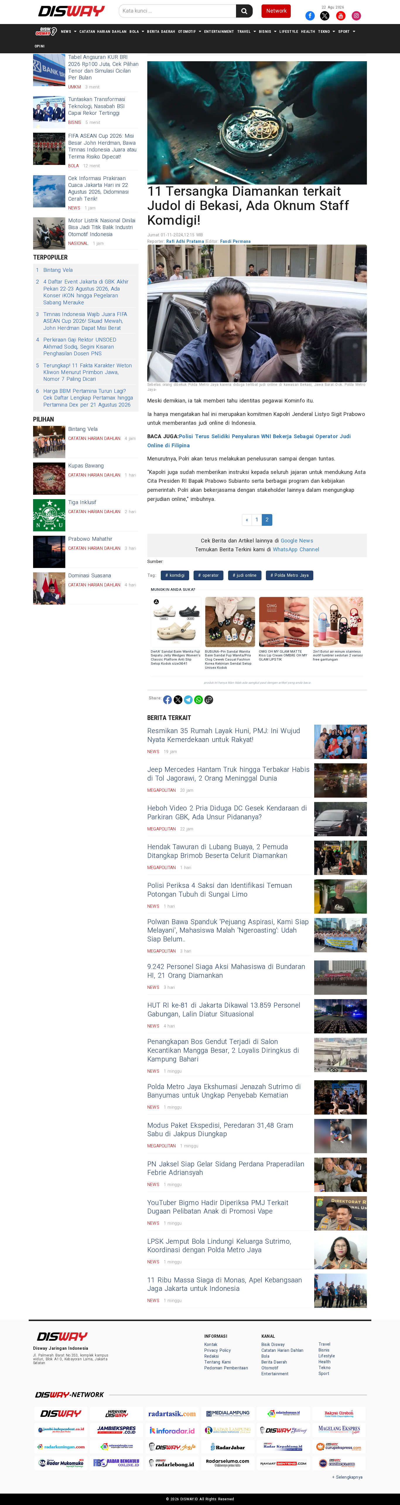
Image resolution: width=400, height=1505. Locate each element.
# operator (208, 575)
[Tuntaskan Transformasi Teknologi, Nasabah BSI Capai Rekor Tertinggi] (49, 112)
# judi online (245, 575)
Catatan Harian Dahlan (103, 31)
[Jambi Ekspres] (116, 1430)
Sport (344, 31)
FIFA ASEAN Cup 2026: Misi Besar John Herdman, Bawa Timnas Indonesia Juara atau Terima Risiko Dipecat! (102, 146)
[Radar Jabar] (228, 1446)
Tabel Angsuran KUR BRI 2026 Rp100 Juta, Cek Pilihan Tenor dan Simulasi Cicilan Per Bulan (103, 67)
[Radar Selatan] (339, 1463)
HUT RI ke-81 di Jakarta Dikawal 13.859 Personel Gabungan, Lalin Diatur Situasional (223, 1010)
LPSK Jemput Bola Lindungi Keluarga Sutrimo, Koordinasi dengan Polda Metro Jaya (219, 1246)
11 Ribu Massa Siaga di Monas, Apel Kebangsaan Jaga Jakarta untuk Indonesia (224, 1284)
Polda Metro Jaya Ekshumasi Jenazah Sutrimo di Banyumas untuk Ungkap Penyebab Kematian (224, 1091)
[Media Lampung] (228, 1413)
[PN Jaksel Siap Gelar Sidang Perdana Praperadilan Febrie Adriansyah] (340, 1175)
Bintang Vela (54, 270)
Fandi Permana (235, 241)
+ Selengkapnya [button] (347, 1477)
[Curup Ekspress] (339, 1446)
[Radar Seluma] (228, 1463)
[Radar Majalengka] (116, 1446)
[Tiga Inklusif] (49, 515)
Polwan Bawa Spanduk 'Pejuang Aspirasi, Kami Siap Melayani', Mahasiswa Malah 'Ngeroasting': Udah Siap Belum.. (228, 931)
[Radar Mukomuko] (61, 1463)
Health (308, 31)
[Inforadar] (172, 1430)
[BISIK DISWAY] (46, 31)
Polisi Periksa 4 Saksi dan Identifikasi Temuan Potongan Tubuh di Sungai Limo (219, 890)
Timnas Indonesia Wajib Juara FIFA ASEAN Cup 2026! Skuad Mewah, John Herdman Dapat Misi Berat (81, 321)
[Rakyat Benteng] (283, 1463)
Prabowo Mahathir (90, 539)
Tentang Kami (217, 1362)
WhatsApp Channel (296, 550)
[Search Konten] (244, 11)
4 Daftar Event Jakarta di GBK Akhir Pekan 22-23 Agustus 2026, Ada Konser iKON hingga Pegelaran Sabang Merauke (82, 292)
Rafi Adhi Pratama (186, 241)
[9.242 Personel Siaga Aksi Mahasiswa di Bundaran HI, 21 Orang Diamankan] (340, 977)
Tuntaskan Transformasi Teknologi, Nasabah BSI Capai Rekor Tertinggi (96, 106)
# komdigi (174, 575)
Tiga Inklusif (82, 502)
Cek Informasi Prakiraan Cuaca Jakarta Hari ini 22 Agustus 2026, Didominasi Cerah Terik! (98, 189)
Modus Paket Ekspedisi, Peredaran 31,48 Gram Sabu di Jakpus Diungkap (220, 1130)
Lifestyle (288, 31)
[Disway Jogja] (172, 1446)
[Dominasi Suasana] (49, 588)
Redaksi (211, 1356)
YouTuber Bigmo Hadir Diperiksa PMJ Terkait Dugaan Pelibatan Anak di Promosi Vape (217, 1207)
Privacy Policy (217, 1350)
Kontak (210, 1345)
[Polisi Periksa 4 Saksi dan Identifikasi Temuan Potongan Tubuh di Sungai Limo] (340, 896)
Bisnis (265, 31)
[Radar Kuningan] (61, 1446)
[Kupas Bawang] (49, 479)
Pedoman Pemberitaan (226, 1368)
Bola (134, 31)
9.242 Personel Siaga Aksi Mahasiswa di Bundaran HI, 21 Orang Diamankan (226, 971)
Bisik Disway (273, 1345)
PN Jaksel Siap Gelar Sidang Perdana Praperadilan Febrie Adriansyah (225, 1168)
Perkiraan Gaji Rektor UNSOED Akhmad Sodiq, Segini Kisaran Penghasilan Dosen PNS (76, 347)
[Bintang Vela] (49, 442)
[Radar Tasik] (172, 1413)
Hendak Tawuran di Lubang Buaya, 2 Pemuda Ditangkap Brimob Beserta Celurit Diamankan (217, 851)
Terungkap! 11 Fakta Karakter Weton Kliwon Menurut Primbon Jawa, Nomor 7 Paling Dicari (84, 372)
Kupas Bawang (86, 466)
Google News (297, 541)
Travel (244, 31)
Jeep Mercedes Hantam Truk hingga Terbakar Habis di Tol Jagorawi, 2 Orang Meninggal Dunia (228, 774)
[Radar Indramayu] (283, 1413)
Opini (40, 46)
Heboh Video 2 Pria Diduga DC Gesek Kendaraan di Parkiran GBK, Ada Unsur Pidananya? (227, 812)
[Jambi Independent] (61, 1430)
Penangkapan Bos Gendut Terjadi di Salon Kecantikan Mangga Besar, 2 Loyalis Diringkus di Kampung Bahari (223, 1050)
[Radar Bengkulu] (116, 1463)
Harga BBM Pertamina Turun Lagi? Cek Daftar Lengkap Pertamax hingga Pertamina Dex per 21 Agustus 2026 (84, 398)
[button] (257, 122)
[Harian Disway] (116, 1413)
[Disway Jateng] (283, 1430)
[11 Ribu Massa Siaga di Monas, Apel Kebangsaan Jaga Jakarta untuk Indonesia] (340, 1291)
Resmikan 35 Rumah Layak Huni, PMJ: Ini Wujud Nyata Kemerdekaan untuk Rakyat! (223, 735)
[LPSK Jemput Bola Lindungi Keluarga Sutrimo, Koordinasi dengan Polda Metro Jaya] (340, 1252)
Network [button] (276, 11)
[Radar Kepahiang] (283, 1446)
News (66, 31)
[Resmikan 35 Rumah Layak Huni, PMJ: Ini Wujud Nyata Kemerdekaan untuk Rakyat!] (340, 742)
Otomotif (187, 31)
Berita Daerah (161, 31)
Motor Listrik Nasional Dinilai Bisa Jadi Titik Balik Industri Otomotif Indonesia (101, 227)
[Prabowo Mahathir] (49, 552)
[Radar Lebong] (172, 1463)
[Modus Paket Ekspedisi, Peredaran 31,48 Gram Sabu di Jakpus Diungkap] (340, 1136)
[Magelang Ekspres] (339, 1430)
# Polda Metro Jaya (290, 575)
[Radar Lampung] (228, 1430)
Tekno (324, 31)
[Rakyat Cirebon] (339, 1413)
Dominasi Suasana (89, 576)
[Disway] (61, 1413)
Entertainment (219, 31)
